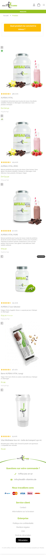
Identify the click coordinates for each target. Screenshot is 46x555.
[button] (23, 93)
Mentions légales (23, 527)
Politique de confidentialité (23, 523)
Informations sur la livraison (23, 512)
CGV (23, 531)
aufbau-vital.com (11, 548)
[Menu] (43, 5)
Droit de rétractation (23, 535)
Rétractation (23, 540)
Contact (23, 507)
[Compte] (34, 5)
